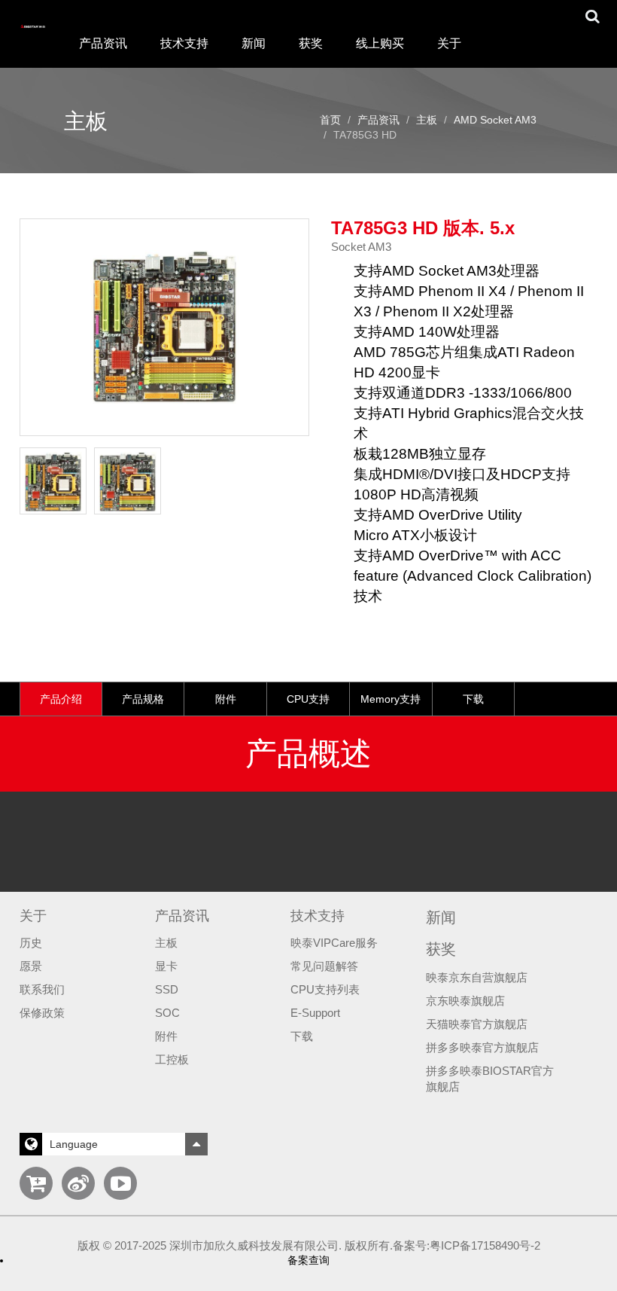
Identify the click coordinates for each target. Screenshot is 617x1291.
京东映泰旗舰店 (465, 1001)
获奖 (311, 43)
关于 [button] (449, 43)
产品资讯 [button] (103, 43)
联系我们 (42, 990)
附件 (166, 1036)
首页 (330, 120)
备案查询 (308, 1260)
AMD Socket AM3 (495, 120)
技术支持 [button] (184, 43)
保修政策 (42, 1013)
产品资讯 (378, 120)
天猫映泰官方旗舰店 (476, 1024)
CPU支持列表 (325, 990)
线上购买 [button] (380, 43)
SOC (167, 1013)
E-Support (315, 1013)
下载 (301, 1036)
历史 (31, 943)
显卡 (166, 966)
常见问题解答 (324, 966)
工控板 (172, 1060)
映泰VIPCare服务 (334, 943)
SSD (166, 990)
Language (74, 1144)
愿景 (31, 966)
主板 (426, 120)
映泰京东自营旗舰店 (476, 978)
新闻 (254, 43)
